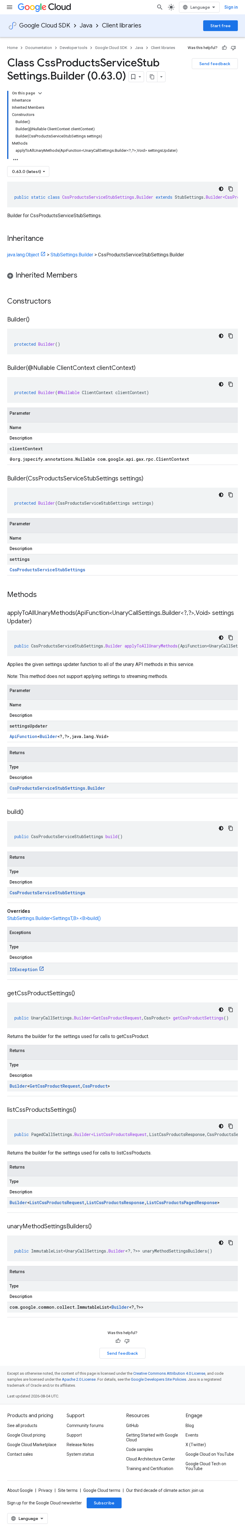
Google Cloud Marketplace (31, 1444)
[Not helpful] (233, 47)
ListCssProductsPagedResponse (182, 1202)
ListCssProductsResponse (115, 1202)
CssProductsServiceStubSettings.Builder (57, 788)
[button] (122, 276)
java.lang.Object (23, 255)
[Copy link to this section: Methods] (44, 595)
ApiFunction (23, 736)
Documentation (38, 47)
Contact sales (20, 1454)
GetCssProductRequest (55, 1086)
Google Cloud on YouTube (210, 1454)
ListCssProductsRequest (57, 1202)
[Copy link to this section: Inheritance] (50, 239)
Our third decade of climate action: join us (165, 1490)
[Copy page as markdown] (152, 77)
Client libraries (121, 25)
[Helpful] (224, 47)
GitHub (132, 1425)
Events (192, 1435)
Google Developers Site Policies (158, 1379)
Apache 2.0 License (79, 1379)
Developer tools (73, 47)
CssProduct (95, 1086)
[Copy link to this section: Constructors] (59, 301)
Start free (220, 25)
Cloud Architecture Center (150, 1459)
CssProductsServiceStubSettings (47, 569)
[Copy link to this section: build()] (30, 812)
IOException (24, 969)
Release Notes (80, 1444)
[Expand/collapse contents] (40, 93)
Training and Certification (149, 1468)
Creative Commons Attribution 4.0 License (169, 1373)
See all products (22, 1425)
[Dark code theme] (221, 189)
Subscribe (104, 1503)
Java (86, 25)
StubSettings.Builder (71, 255)
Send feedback (214, 63)
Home (12, 47)
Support (74, 1435)
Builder (48, 736)
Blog (190, 1425)
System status (80, 1454)
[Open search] (159, 7)
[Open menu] (10, 7)
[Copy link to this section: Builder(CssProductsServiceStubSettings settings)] (149, 479)
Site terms (68, 1490)
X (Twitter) (196, 1444)
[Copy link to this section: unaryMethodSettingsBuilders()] (98, 1226)
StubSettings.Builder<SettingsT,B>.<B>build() (54, 918)
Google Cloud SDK (44, 25)
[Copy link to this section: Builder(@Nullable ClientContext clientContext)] (142, 368)
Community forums (85, 1425)
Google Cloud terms (101, 1490)
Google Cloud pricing (26, 1435)
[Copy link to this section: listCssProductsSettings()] (82, 1110)
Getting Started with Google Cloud (152, 1437)
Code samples (139, 1449)
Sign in (231, 7)
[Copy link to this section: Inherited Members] (83, 275)
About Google (20, 1490)
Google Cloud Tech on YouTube (206, 1466)
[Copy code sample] (230, 189)
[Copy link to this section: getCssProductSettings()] (81, 993)
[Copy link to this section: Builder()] (36, 320)
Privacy (45, 1490)
